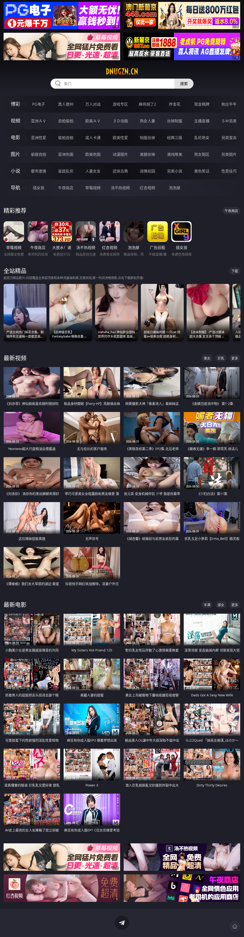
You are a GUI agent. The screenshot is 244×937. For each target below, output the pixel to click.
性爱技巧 (229, 171)
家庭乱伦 (65, 171)
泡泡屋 (174, 187)
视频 (15, 121)
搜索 (184, 83)
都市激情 (38, 171)
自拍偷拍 (65, 121)
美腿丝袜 (147, 154)
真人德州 (65, 104)
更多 (234, 358)
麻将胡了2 (147, 104)
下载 (234, 271)
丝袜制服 (174, 121)
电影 (15, 137)
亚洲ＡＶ (38, 121)
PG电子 (38, 104)
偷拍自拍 (65, 137)
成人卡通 (93, 137)
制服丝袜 (147, 137)
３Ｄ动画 (120, 121)
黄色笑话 (201, 171)
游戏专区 (120, 104)
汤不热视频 (120, 187)
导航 (15, 187)
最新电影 (15, 604)
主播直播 (201, 121)
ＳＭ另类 (229, 121)
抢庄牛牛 (229, 104)
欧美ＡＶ (93, 121)
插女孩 (38, 187)
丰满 (207, 604)
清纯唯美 (174, 154)
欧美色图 (93, 154)
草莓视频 (93, 187)
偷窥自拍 (38, 154)
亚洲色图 (65, 154)
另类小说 (174, 171)
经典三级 (174, 137)
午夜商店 (65, 187)
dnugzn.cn (122, 71)
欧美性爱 (120, 137)
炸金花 (174, 104)
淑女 (221, 604)
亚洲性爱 (38, 137)
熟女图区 (201, 154)
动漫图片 (120, 154)
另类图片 (229, 154)
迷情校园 (147, 171)
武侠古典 (120, 171)
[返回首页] (234, 926)
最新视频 (15, 358)
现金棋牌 (201, 104)
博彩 (15, 104)
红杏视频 (147, 187)
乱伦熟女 (201, 137)
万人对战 (93, 104)
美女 (207, 358)
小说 (15, 171)
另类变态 (229, 137)
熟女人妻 (147, 121)
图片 (15, 154)
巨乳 (221, 358)
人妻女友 (93, 171)
